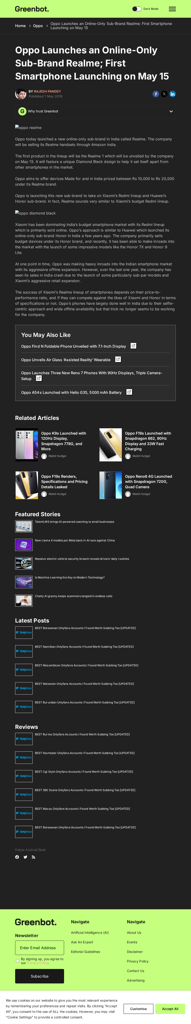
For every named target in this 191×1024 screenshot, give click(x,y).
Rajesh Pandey (47, 91)
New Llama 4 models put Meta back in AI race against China (75, 540)
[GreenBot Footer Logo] (35, 922)
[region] (95, 1007)
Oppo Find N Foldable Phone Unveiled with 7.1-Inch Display (74, 346)
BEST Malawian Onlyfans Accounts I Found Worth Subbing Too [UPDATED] (84, 683)
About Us (134, 932)
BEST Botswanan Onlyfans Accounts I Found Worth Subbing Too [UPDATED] (85, 628)
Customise (138, 1009)
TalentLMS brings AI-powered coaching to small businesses (74, 521)
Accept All (170, 1009)
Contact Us (135, 971)
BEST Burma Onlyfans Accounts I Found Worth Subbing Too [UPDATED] (82, 734)
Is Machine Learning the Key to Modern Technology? (70, 577)
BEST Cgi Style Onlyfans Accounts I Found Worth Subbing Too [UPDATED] (84, 771)
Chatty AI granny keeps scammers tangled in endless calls (73, 596)
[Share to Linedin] (172, 94)
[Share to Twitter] (164, 94)
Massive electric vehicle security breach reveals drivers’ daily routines (82, 558)
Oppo (38, 25)
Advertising (136, 980)
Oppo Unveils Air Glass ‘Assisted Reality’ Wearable (66, 359)
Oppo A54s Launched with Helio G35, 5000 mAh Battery (72, 392)
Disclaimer (135, 952)
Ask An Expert (82, 942)
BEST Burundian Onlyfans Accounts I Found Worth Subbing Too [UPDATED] (85, 702)
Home (20, 25)
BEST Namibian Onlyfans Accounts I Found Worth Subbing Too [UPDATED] (84, 646)
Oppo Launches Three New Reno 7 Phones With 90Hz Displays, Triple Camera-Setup (91, 375)
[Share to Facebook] (156, 94)
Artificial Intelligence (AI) (90, 932)
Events (132, 942)
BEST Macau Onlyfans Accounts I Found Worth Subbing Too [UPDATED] (82, 808)
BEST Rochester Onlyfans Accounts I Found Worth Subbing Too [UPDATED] (85, 753)
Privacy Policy (37, 963)
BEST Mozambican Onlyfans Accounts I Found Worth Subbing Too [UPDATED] (86, 665)
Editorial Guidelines (85, 952)
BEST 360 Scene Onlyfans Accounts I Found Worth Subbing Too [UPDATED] (85, 790)
